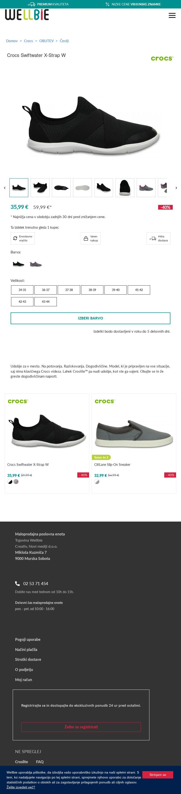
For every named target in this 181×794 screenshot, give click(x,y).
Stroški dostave (28, 659)
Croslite (21, 761)
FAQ (40, 761)
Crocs (29, 41)
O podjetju (24, 669)
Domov (12, 41)
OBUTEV (46, 41)
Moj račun (23, 679)
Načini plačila (26, 649)
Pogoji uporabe (28, 639)
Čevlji (64, 41)
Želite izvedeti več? (21, 787)
